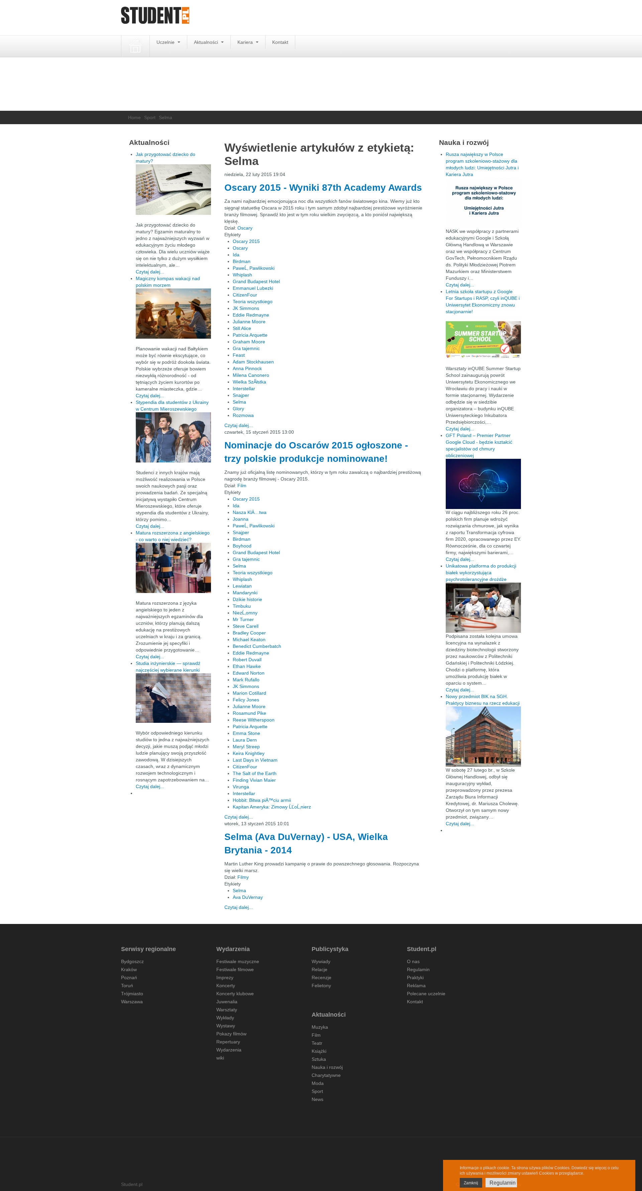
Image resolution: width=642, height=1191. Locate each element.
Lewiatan (242, 586)
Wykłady (225, 1017)
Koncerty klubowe (235, 993)
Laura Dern (245, 740)
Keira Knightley (248, 753)
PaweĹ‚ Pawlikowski (254, 268)
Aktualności (206, 42)
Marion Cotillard (249, 693)
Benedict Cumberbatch (257, 646)
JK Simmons (246, 308)
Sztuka (319, 1059)
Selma (239, 402)
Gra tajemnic (246, 348)
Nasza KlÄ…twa (249, 512)
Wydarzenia (228, 1049)
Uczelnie (166, 42)
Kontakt (280, 42)
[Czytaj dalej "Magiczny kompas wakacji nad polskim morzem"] (173, 313)
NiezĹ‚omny (245, 612)
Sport (149, 117)
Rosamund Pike (249, 713)
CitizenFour (245, 294)
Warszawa (132, 1001)
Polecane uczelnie (426, 993)
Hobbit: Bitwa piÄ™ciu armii (262, 800)
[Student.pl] (155, 17)
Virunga (241, 786)
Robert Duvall (247, 659)
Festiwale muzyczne (237, 961)
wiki (220, 1057)
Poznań (129, 977)
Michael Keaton (249, 639)
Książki (319, 1051)
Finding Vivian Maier (254, 780)
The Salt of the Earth (255, 773)
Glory (238, 408)
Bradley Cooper (249, 632)
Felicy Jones (246, 699)
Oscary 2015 (246, 241)
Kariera (245, 42)
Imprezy (224, 977)
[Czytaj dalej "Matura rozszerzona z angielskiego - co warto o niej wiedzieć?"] (173, 568)
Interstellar (244, 388)
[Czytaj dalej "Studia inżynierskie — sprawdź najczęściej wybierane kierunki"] (173, 698)
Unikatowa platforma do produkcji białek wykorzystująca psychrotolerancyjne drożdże (481, 572)
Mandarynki (245, 592)
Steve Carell (245, 626)
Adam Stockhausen (253, 361)
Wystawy (225, 1025)
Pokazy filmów (231, 1033)
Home (134, 117)
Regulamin (418, 969)
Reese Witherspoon (254, 719)
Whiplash (242, 274)
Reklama (416, 985)
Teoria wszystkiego (253, 301)
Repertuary (228, 1041)
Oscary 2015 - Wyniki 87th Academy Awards (323, 187)
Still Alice (242, 328)
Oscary (244, 228)
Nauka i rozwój (327, 1067)
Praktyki (415, 977)
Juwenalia (226, 1001)
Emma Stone (246, 733)
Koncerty (225, 985)
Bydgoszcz (132, 961)
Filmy (243, 877)
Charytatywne (326, 1075)
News (317, 1099)
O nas (413, 961)
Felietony (321, 985)
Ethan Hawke (247, 666)
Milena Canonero (251, 375)
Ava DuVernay (248, 897)
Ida (236, 254)
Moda (318, 1083)
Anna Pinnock (247, 368)
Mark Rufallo (246, 679)
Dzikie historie (247, 599)
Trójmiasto (132, 993)
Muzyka (320, 1027)
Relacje (319, 969)
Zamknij (471, 1183)
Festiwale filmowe (235, 969)
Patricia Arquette (250, 335)
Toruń (127, 985)
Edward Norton (248, 673)
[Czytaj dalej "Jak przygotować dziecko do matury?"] (173, 189)
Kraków (129, 969)
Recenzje (321, 977)
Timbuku (242, 606)
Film (241, 485)
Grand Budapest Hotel (256, 281)
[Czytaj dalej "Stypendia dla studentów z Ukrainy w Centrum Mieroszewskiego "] (173, 437)
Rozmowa (243, 415)
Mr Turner (243, 619)
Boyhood (242, 545)
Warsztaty (226, 1009)
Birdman (241, 261)
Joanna (240, 519)
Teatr (317, 1043)
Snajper (241, 395)
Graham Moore (249, 341)
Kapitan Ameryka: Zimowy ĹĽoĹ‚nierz (272, 807)
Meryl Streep (246, 746)
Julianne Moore (249, 321)
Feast (239, 355)
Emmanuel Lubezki (253, 288)
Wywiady (321, 961)
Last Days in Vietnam (255, 760)
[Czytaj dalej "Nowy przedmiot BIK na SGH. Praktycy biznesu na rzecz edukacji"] (483, 736)
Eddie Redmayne (251, 315)
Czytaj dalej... (238, 425)
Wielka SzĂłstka (249, 382)
